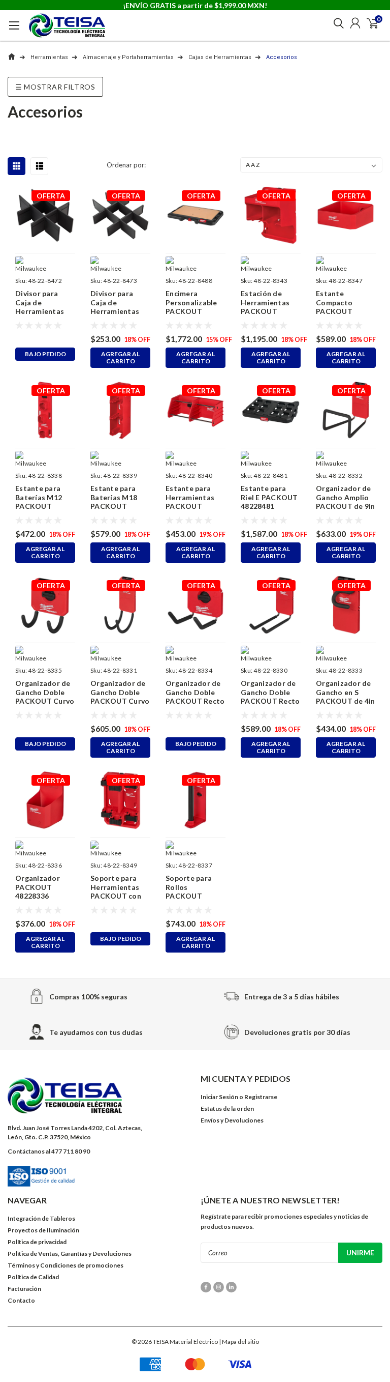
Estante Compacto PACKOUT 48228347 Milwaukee (334, 302)
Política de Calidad (33, 1277)
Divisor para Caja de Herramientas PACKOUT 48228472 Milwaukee (39, 302)
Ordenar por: (126, 165)
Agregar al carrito (120, 357)
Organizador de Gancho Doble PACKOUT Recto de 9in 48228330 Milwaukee (270, 692)
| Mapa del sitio (239, 1341)
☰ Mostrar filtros (55, 86)
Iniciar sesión (219, 1097)
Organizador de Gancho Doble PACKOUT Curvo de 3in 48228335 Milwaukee (44, 692)
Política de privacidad (37, 1242)
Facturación (24, 1288)
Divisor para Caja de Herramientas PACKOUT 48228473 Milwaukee (114, 302)
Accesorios (281, 57)
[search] (336, 23)
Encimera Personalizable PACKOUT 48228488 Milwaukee (191, 302)
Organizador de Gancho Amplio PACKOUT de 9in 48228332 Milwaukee (345, 497)
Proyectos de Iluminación (43, 1230)
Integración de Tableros (41, 1218)
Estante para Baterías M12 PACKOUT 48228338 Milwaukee (38, 497)
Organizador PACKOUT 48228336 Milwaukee (37, 887)
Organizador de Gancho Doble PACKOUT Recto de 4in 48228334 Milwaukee (195, 692)
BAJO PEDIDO (45, 354)
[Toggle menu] (14, 28)
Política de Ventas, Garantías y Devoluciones (70, 1253)
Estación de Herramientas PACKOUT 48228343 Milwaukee (265, 302)
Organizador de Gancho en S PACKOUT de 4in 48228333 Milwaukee (345, 692)
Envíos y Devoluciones (232, 1120)
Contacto (21, 1300)
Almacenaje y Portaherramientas (128, 57)
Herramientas (49, 57)
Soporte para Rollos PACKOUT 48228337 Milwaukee (189, 887)
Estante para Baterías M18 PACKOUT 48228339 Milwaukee (113, 497)
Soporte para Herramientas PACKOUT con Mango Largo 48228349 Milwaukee (115, 887)
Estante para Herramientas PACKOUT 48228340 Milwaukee (190, 497)
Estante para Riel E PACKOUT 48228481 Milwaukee (269, 497)
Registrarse (260, 1097)
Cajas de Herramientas (219, 57)
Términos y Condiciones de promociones (65, 1265)
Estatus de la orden (227, 1108)
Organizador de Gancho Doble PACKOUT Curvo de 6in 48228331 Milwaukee (119, 692)
